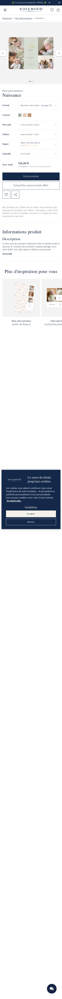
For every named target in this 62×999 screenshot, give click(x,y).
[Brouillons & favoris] (52, 10)
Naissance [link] (40, 18)
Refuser (31, 522)
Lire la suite (7, 254)
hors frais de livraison (43, 167)
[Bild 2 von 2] (32, 81)
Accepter (31, 514)
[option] (20, 115)
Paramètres (31, 507)
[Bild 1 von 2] (29, 81)
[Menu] (5, 10)
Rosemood (7, 18)
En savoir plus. (14, 501)
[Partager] (15, 195)
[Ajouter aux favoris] (6, 195)
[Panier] (58, 10)
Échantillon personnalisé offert (31, 185)
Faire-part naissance (23, 18)
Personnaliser (31, 176)
